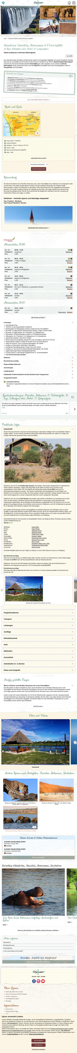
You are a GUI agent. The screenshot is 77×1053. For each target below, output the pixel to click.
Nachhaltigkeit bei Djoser (12, 998)
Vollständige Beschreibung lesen (38, 228)
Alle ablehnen (38, 1045)
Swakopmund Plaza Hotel (40, 545)
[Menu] (73, 3)
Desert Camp (36, 547)
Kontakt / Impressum (11, 996)
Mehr (8, 385)
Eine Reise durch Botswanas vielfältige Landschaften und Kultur (30, 919)
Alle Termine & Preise (37, 317)
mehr (3, 407)
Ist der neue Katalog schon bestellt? (13, 951)
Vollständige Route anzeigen (38, 158)
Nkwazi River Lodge (38, 540)
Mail (38, 976)
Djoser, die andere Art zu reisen (14, 991)
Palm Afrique (36, 529)
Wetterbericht (7, 942)
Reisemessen (9, 1009)
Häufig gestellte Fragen (12, 1011)
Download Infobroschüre (38, 169)
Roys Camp (35, 541)
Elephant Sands (36, 532)
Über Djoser (11, 988)
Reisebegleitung (7, 948)
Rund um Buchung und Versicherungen (16, 994)
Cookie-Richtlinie (12, 1034)
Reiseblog (8, 1001)
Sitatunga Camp (37, 530)
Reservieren (62, 312)
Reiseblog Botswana (8, 945)
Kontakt (43, 976)
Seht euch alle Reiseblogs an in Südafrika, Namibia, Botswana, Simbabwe (38, 930)
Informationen (11, 1006)
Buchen (69, 263)
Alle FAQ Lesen (38, 706)
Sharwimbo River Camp (39, 538)
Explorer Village (36, 536)
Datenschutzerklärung (36, 1034)
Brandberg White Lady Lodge (40, 543)
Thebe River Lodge (37, 534)
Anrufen (34, 976)
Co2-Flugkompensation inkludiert (16, 354)
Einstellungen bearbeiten (38, 1049)
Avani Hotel (35, 527)
